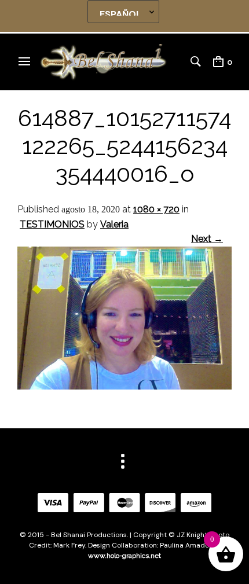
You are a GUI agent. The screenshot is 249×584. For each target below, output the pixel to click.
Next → (207, 238)
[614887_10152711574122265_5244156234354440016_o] (124, 386)
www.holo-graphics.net (124, 556)
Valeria (114, 224)
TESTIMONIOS (52, 224)
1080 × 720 (156, 209)
